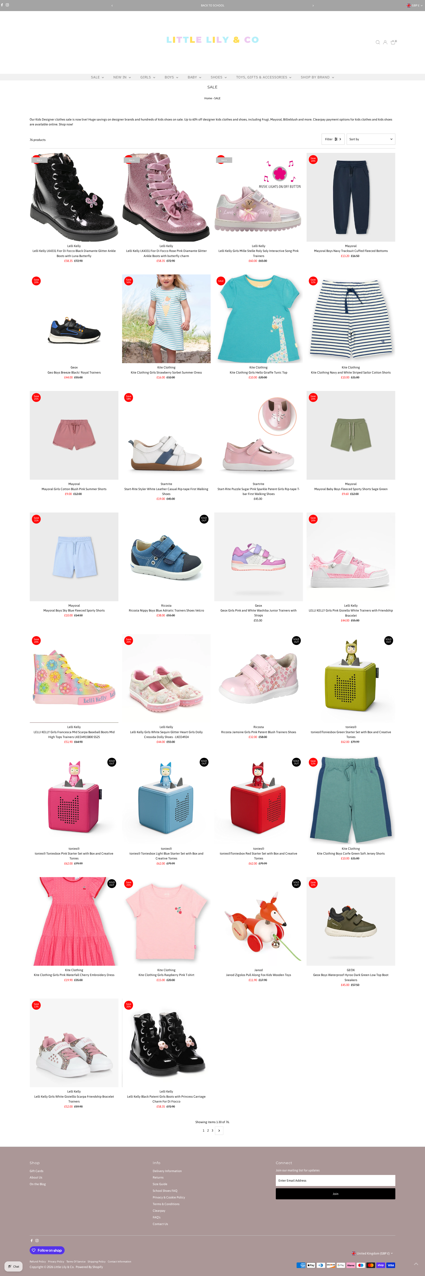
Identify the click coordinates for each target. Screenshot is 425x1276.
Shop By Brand (316, 77)
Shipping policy (97, 1261)
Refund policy (38, 1261)
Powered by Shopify (89, 1267)
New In (120, 77)
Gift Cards (36, 1171)
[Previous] (112, 6)
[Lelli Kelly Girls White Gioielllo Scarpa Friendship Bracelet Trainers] (74, 1043)
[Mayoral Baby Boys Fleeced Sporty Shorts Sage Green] (351, 435)
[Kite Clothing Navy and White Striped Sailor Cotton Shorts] (351, 318)
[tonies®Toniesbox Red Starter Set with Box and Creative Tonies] (258, 800)
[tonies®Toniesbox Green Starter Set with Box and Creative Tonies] (351, 678)
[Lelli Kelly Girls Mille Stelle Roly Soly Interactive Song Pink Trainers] (258, 197)
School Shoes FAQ (165, 1190)
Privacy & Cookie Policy (169, 1197)
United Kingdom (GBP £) (373, 1253)
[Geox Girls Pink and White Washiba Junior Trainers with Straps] (258, 556)
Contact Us (160, 1224)
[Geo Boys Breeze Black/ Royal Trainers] (74, 318)
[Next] (313, 6)
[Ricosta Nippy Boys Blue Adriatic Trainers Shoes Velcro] (166, 556)
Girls (146, 77)
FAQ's (156, 1217)
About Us (36, 1177)
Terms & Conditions (166, 1204)
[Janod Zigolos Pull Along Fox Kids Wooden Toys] (258, 921)
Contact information (119, 1261)
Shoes (217, 77)
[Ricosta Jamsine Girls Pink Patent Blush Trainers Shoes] (258, 678)
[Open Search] (378, 42)
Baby (193, 77)
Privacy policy (56, 1261)
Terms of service (75, 1261)
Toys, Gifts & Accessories (262, 77)
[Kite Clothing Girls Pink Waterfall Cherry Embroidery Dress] (74, 921)
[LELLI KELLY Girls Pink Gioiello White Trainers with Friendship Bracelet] (351, 556)
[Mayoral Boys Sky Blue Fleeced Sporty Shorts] (74, 556)
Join (335, 1194)
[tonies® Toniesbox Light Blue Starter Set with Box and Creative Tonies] (166, 800)
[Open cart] (393, 42)
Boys (170, 77)
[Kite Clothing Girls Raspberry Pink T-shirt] (166, 921)
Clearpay (159, 1210)
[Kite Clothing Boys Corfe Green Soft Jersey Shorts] (351, 800)
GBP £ (415, 5)
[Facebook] (2, 5)
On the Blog (38, 1184)
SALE (96, 77)
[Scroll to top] (416, 1263)
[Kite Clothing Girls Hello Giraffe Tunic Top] (258, 318)
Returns (158, 1177)
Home (208, 98)
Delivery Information (167, 1171)
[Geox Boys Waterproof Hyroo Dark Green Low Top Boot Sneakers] (351, 921)
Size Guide (160, 1184)
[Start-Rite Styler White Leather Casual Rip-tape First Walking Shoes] (166, 435)
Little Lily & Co (64, 1267)
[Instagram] (7, 5)
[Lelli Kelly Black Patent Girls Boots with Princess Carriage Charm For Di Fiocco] (166, 1043)
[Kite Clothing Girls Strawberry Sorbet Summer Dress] (166, 318)
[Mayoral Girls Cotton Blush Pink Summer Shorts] (74, 435)
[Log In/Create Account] (385, 42)
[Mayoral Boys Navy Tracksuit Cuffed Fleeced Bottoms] (351, 197)
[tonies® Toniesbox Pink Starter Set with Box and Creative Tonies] (74, 800)
